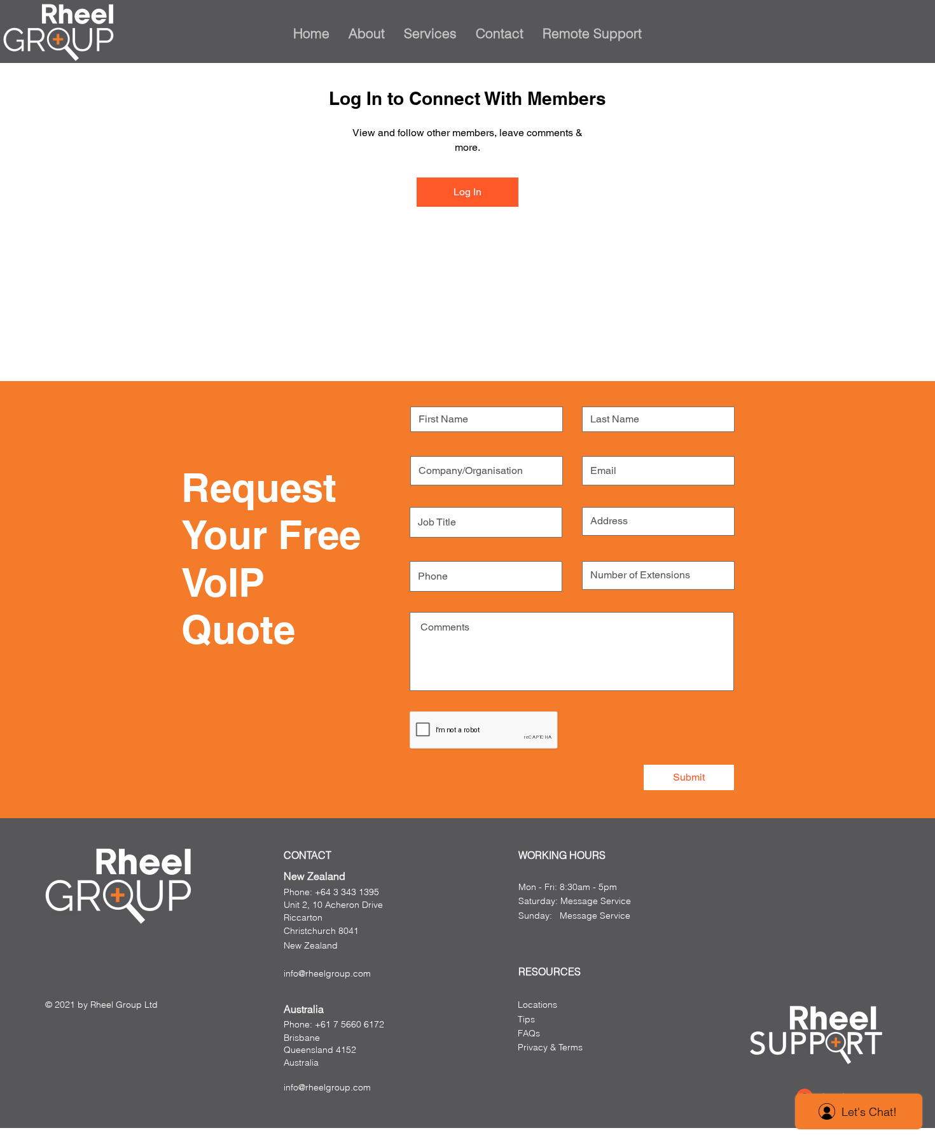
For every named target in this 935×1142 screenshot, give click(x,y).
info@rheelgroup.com (327, 973)
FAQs (529, 1033)
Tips (526, 1019)
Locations (537, 1004)
